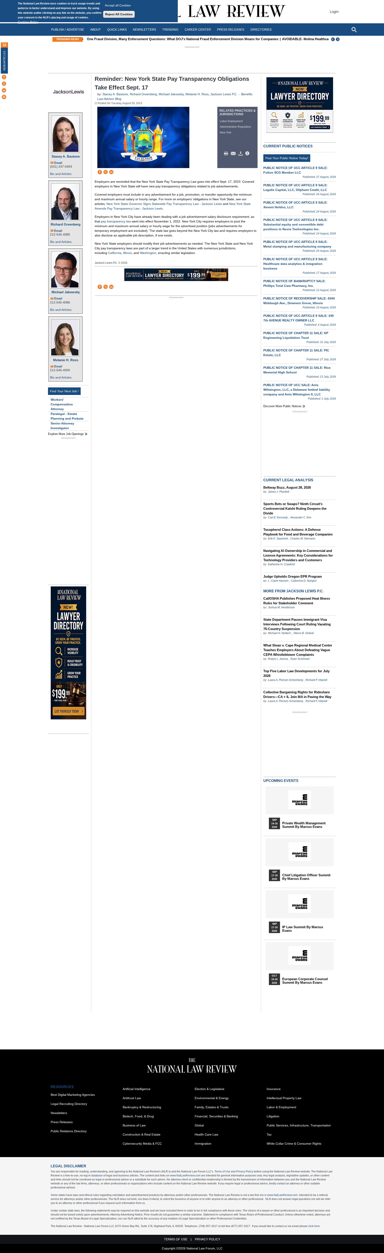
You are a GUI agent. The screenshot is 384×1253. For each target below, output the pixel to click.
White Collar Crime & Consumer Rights (294, 1143)
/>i (248, 153)
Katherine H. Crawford (281, 564)
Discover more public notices (282, 406)
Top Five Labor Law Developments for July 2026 (296, 673)
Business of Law (134, 1125)
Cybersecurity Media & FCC (142, 1143)
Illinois (127, 253)
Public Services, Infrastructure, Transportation (299, 1125)
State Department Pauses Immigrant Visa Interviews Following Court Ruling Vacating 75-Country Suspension (297, 624)
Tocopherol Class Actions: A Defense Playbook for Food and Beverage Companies (298, 532)
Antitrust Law (132, 1098)
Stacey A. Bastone (66, 156)
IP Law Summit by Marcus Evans (302, 928)
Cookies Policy (28, 22)
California (114, 253)
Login (334, 12)
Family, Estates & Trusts (211, 1107)
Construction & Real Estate (141, 1134)
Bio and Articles (61, 174)
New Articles (4, 61)
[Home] (192, 12)
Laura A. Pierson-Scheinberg (285, 680)
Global (199, 1125)
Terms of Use (222, 1171)
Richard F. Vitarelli (316, 680)
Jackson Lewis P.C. (223, 94)
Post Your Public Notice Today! (286, 158)
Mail (234, 153)
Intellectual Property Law (284, 1098)
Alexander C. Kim (300, 517)
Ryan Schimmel (300, 658)
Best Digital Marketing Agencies (73, 1094)
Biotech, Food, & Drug (138, 1116)
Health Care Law (206, 1134)
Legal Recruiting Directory (69, 1104)
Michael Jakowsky (66, 292)
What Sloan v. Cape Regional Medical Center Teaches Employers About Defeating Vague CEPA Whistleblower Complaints (297, 649)
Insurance (274, 1089)
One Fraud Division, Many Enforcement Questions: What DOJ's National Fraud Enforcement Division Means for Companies (181, 39)
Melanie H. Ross (65, 360)
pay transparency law (116, 221)
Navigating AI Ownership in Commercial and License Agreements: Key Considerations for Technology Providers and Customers (298, 555)
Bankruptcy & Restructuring (142, 1107)
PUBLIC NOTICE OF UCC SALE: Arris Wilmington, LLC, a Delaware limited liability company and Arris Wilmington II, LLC (296, 389)
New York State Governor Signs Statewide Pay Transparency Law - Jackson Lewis (164, 204)
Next (338, 39)
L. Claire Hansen (278, 580)
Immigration (203, 1143)
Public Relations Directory (69, 1131)
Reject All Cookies (119, 14)
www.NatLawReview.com (185, 1175)
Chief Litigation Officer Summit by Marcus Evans (306, 876)
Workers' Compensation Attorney (62, 404)
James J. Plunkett (278, 491)
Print (227, 153)
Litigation (273, 1116)
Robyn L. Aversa (278, 658)
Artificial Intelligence (136, 1089)
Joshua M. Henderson (281, 607)
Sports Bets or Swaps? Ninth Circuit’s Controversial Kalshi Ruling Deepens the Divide (294, 508)
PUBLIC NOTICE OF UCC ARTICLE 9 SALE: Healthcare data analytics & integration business (295, 263)
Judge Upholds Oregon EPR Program (292, 576)
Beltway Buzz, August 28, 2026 (287, 487)
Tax (269, 1134)
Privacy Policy (244, 1171)
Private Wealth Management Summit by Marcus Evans (304, 825)
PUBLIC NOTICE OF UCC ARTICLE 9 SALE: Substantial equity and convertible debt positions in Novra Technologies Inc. (295, 224)
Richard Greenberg (65, 224)
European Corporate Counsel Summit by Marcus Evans (305, 980)
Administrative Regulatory (235, 126)
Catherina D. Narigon (304, 580)
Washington (148, 253)
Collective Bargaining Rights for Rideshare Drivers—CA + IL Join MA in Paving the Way (297, 694)
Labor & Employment (281, 1107)
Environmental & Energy (212, 1098)
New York (225, 132)
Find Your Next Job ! (64, 391)
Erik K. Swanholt (278, 538)
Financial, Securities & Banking (216, 1116)
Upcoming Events (280, 781)
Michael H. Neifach (279, 633)
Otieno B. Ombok (303, 633)
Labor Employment (231, 121)
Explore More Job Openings (66, 434)
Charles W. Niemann (302, 538)
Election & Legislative (209, 1089)
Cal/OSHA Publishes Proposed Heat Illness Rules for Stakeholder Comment (296, 601)
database (97, 1175)
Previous (333, 39)
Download (241, 153)
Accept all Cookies (118, 5)
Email (58, 163)
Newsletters (144, 29)
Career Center (198, 29)
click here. (314, 1226)
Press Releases (62, 1122)
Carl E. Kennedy (278, 517)
